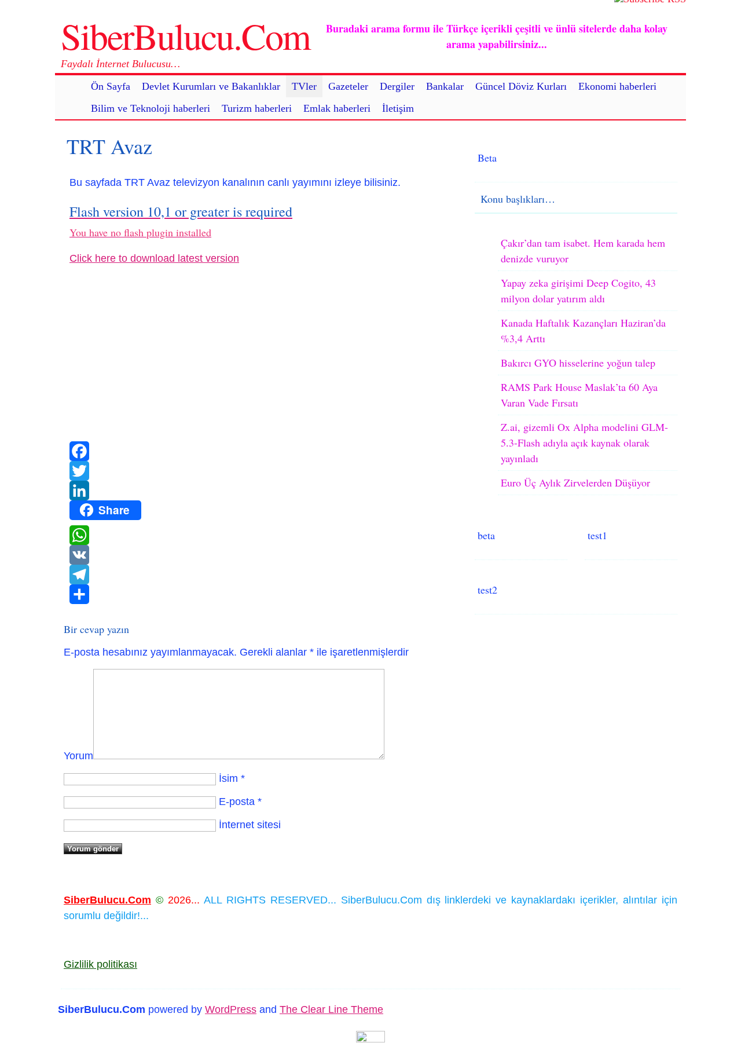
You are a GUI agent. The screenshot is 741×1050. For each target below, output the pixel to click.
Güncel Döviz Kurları (521, 86)
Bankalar (445, 86)
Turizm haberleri (257, 108)
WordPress (230, 1009)
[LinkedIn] (260, 490)
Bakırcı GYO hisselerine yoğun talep (578, 362)
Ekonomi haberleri (617, 86)
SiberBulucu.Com (185, 35)
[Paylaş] (260, 594)
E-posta (237, 801)
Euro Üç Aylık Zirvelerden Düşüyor (575, 482)
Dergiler (397, 86)
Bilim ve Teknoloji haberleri (150, 108)
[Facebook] (260, 451)
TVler (304, 86)
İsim (228, 778)
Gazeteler (348, 86)
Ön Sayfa (110, 86)
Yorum (78, 756)
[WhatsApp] (260, 535)
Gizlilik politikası (100, 964)
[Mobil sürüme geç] (370, 1039)
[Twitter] (260, 471)
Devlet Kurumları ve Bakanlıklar (211, 86)
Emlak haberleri (336, 108)
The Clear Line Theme (331, 1009)
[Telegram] (260, 574)
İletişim (398, 108)
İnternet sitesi (250, 825)
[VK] (260, 555)
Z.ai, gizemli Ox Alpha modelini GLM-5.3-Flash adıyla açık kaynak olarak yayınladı (584, 442)
